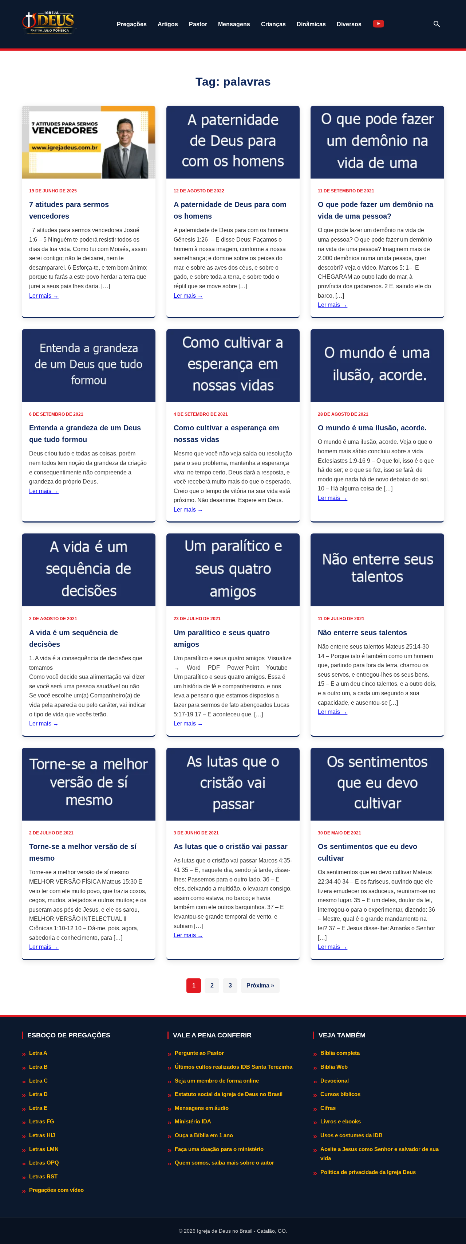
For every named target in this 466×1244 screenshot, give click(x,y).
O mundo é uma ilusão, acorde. (372, 428)
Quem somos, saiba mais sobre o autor (224, 1162)
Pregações (132, 24)
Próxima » (260, 985)
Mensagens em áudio (202, 1108)
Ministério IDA (193, 1121)
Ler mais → (44, 296)
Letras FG (41, 1121)
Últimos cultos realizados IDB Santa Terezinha (233, 1067)
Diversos (349, 24)
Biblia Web (334, 1067)
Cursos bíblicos (340, 1094)
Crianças (273, 24)
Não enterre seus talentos (362, 633)
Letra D (38, 1094)
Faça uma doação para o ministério (219, 1149)
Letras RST (43, 1176)
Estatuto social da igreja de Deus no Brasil (229, 1094)
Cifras (328, 1108)
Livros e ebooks (340, 1121)
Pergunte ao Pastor (199, 1053)
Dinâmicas (311, 24)
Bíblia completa (340, 1053)
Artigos (168, 24)
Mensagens (234, 24)
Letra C (38, 1080)
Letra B (38, 1067)
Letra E (38, 1108)
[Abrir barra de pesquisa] (437, 24)
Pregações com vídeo (56, 1190)
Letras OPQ (44, 1162)
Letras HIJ (42, 1135)
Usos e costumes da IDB (351, 1135)
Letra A (38, 1053)
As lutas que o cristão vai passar (231, 846)
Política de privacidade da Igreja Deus (368, 1172)
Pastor (198, 24)
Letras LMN (44, 1149)
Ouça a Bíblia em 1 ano (204, 1135)
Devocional (334, 1080)
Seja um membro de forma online (217, 1080)
